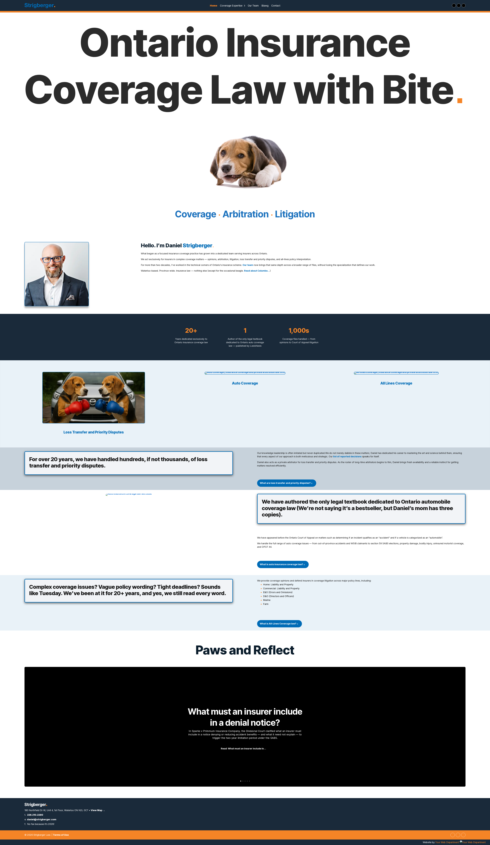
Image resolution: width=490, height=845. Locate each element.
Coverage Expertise (231, 6)
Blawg (264, 6)
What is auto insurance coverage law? (281, 564)
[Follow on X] (454, 5)
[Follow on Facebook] (459, 5)
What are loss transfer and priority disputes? (285, 483)
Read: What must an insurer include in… (243, 748)
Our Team (253, 6)
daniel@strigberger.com (41, 819)
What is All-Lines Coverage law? (278, 623)
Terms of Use (61, 835)
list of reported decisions (347, 456)
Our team (248, 265)
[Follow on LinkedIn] (463, 5)
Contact (275, 6)
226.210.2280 (35, 815)
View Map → (98, 810)
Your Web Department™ (447, 842)
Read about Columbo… (257, 270)
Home (213, 6)
